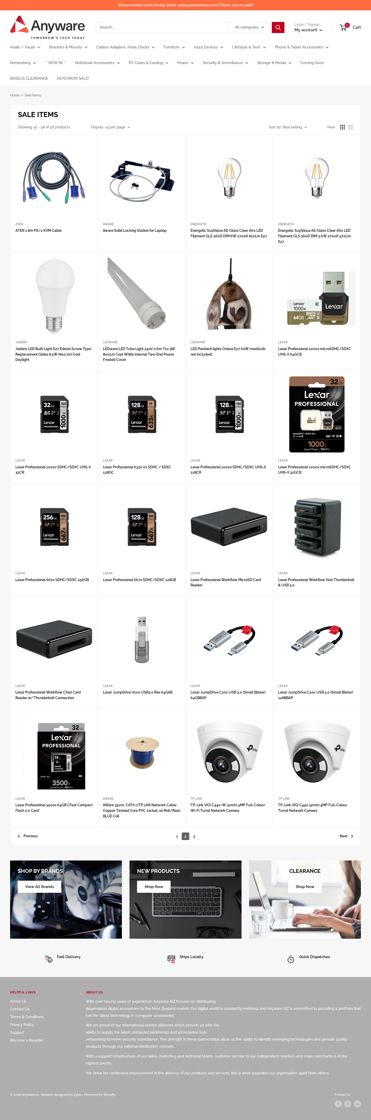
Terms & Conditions (27, 1017)
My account (306, 29)
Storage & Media (271, 63)
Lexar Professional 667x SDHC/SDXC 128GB (139, 580)
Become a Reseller (26, 1040)
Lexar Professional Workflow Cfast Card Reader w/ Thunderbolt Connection (48, 695)
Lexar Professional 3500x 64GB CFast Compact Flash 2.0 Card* (54, 808)
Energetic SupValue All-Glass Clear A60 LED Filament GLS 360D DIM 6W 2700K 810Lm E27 (229, 233)
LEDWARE (110, 342)
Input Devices (206, 47)
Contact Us (19, 1009)
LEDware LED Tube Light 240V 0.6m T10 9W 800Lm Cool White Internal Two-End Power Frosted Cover (139, 354)
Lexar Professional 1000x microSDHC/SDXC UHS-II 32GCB (314, 470)
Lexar (283, 342)
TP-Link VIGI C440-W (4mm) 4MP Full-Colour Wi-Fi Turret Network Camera (228, 808)
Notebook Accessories (94, 63)
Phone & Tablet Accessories (299, 47)
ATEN (19, 224)
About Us (18, 1001)
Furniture (171, 47)
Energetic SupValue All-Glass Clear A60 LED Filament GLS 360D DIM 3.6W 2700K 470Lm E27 (314, 235)
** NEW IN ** (55, 63)
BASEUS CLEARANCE (29, 78)
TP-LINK (196, 798)
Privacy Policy (22, 1024)
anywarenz (30, 1095)
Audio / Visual (22, 47)
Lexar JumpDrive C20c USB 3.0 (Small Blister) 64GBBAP (228, 695)
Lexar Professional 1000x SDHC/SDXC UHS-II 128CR (228, 470)
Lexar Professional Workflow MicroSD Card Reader (226, 582)
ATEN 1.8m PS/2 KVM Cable (38, 230)
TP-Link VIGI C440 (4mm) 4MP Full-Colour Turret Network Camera (312, 808)
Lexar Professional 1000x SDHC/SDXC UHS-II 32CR (53, 470)
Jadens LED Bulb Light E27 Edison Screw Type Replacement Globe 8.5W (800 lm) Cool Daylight (53, 354)
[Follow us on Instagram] (347, 1103)
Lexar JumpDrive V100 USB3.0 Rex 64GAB (137, 692)
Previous (30, 836)
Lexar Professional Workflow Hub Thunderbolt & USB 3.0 (316, 582)
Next (344, 836)
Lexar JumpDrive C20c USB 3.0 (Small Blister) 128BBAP (315, 695)
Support (17, 1032)
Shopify (109, 1095)
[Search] (278, 27)
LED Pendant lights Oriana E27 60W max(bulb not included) (228, 351)
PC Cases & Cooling (146, 63)
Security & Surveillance (223, 63)
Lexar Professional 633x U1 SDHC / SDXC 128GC (137, 470)
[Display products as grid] (342, 127)
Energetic (199, 224)
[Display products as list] (351, 127)
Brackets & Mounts (65, 47)
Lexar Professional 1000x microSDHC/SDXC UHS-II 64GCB (314, 351)
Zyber (78, 1095)
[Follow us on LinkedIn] (357, 1103)
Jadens (21, 342)
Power (182, 63)
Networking (20, 63)
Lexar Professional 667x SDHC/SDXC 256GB (52, 580)
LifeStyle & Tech (246, 47)
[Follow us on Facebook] (338, 1103)
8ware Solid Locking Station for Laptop (135, 230)
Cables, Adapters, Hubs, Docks (122, 47)
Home (15, 95)
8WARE (108, 224)
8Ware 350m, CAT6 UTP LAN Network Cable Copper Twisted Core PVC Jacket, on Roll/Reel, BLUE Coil (141, 810)
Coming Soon (312, 63)
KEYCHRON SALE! (73, 78)
